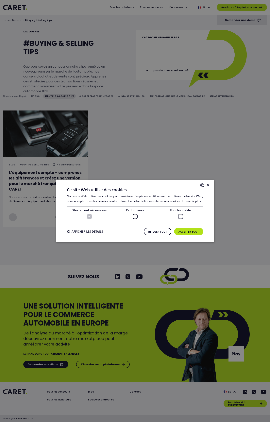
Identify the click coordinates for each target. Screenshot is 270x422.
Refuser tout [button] (157, 231)
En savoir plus (191, 201)
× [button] (207, 185)
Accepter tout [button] (188, 231)
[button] (85, 231)
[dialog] (135, 211)
